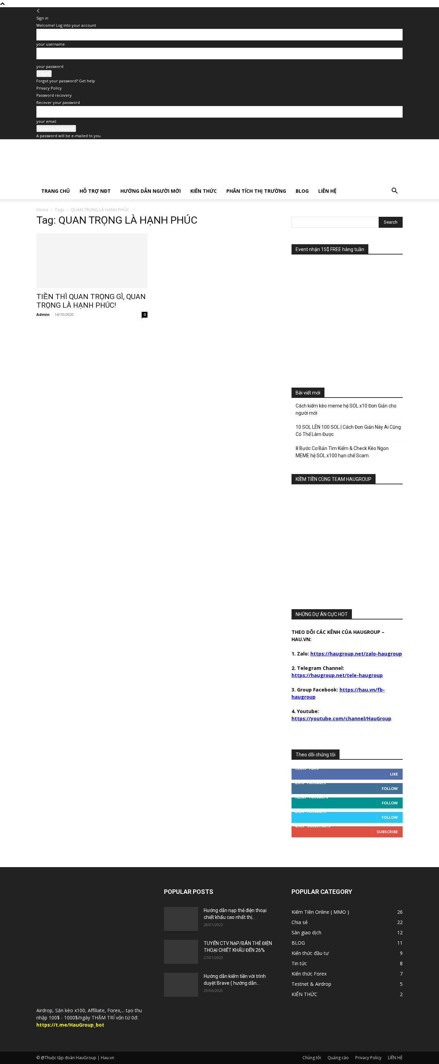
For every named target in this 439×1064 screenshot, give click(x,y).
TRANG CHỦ (55, 191)
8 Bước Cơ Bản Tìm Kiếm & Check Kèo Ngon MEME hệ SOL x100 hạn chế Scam (342, 452)
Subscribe (387, 831)
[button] (394, 191)
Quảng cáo (338, 1058)
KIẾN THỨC (203, 191)
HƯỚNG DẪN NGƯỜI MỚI (150, 191)
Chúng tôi (311, 1058)
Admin (43, 314)
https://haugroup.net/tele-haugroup (337, 675)
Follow (390, 788)
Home (42, 210)
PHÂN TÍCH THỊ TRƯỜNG (256, 191)
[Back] (38, 10)
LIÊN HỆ (327, 191)
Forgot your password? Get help (65, 80)
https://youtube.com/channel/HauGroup (341, 718)
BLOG (302, 191)
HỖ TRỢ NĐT (95, 191)
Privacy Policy (49, 88)
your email (46, 121)
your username (50, 44)
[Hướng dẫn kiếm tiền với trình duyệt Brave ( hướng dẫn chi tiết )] (181, 985)
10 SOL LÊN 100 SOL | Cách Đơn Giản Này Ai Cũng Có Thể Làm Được (348, 430)
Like (394, 774)
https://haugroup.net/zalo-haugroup (356, 653)
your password (49, 66)
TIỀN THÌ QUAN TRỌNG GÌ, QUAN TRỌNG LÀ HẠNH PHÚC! (91, 301)
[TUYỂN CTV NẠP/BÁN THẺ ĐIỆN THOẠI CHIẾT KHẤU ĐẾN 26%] (181, 952)
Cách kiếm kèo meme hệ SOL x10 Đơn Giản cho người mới (346, 409)
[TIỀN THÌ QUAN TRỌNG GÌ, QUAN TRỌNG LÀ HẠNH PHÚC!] (91, 260)
